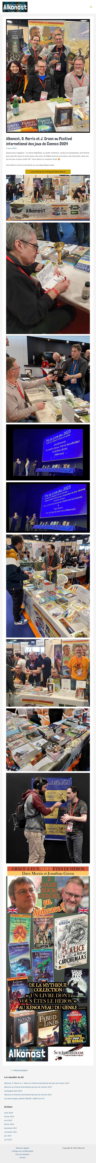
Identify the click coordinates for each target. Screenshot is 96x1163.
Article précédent (19, 1070)
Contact (22, 1158)
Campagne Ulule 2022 (13, 1091)
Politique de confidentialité (22, 1151)
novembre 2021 (10, 1132)
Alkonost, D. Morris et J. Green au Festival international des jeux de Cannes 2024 (36, 1083)
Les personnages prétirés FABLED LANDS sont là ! (24, 1099)
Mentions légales (22, 1148)
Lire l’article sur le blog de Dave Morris (48, 172)
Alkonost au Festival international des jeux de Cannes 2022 (28, 1095)
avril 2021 (8, 1140)
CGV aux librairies (22, 1154)
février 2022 (9, 1124)
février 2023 (9, 1117)
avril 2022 (8, 1120)
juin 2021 (7, 1136)
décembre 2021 (10, 1128)
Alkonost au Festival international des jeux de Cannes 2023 (28, 1087)
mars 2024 (8, 1113)
